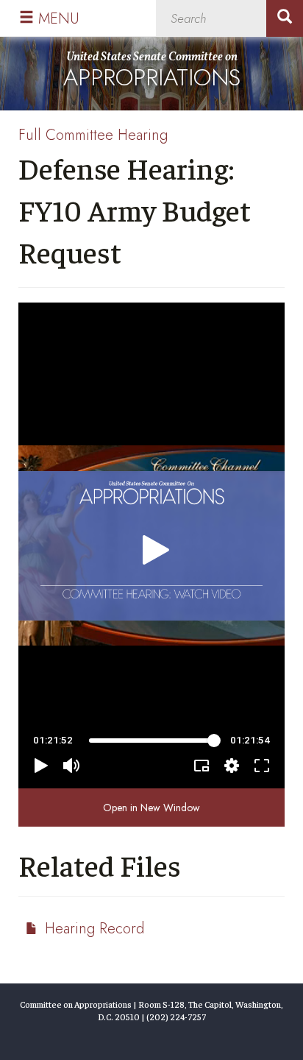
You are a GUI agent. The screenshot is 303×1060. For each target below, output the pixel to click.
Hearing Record (94, 928)
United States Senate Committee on (151, 71)
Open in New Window (151, 807)
